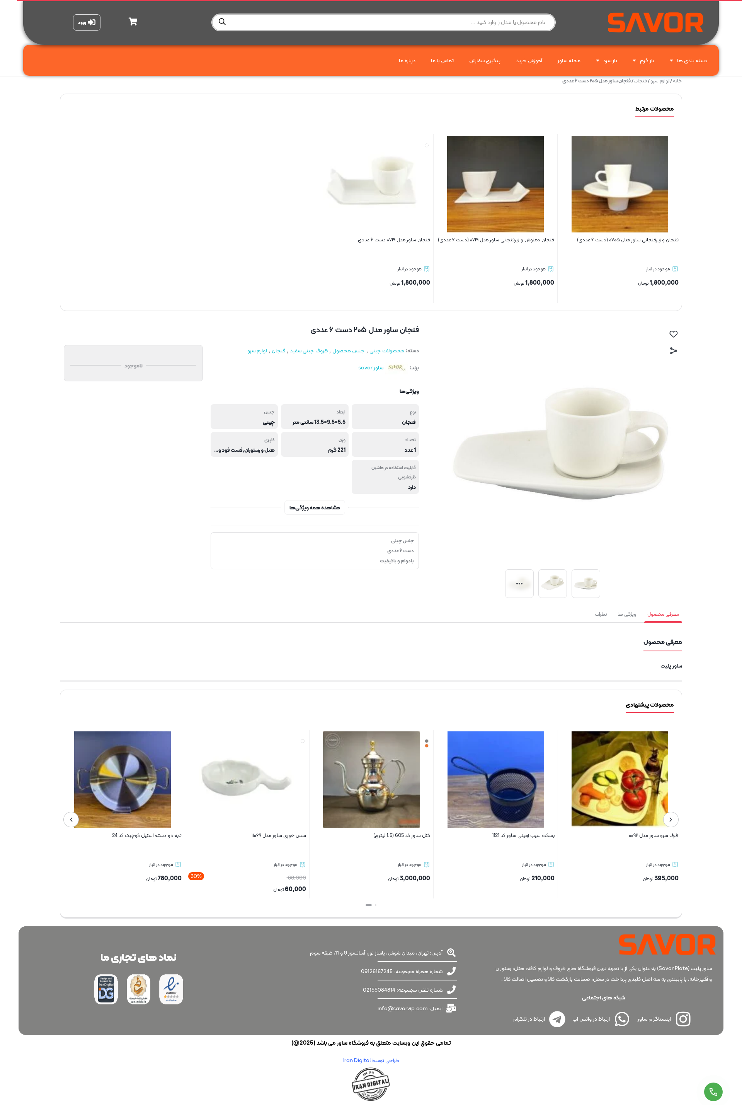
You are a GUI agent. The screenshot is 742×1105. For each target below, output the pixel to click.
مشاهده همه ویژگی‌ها (314, 507)
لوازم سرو (659, 80)
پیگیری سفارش (484, 60)
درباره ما (407, 60)
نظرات (601, 614)
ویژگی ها (627, 614)
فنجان (640, 80)
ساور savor (370, 367)
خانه (677, 80)
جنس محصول (348, 350)
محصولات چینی (386, 350)
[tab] (663, 614)
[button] (373, 905)
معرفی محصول (663, 614)
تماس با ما (442, 60)
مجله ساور (569, 60)
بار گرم (647, 60)
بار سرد (610, 60)
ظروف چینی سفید (309, 350)
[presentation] (671, 819)
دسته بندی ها (692, 60)
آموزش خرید (529, 60)
